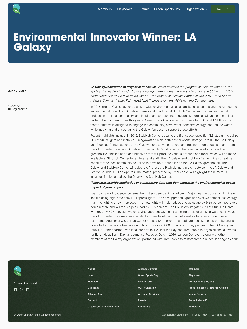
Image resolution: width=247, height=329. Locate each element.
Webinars (194, 268)
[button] (197, 9)
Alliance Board (96, 294)
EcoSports (195, 306)
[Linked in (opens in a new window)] (28, 290)
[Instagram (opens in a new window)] (22, 290)
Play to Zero (145, 281)
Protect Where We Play (201, 281)
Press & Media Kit (198, 300)
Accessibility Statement (175, 314)
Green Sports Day (167, 9)
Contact (92, 300)
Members (105, 9)
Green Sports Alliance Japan (104, 306)
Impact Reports (197, 294)
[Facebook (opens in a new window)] (16, 290)
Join (90, 275)
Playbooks (124, 9)
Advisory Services (148, 294)
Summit (143, 9)
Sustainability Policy (222, 314)
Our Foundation (147, 287)
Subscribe (144, 306)
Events (142, 300)
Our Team (93, 287)
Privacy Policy (200, 314)
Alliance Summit (147, 268)
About (91, 268)
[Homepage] (16, 8)
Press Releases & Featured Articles (208, 287)
